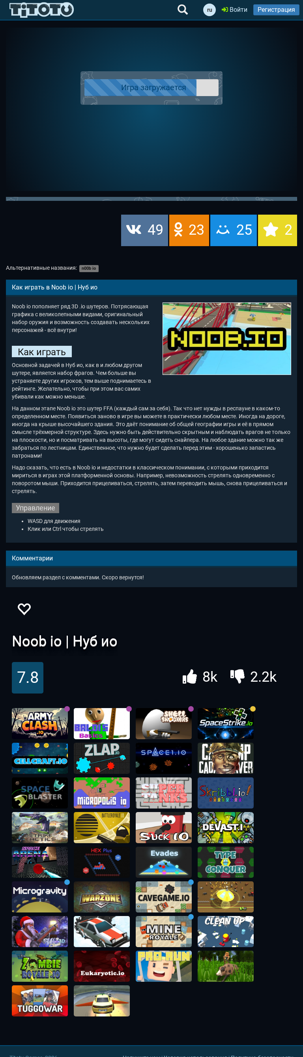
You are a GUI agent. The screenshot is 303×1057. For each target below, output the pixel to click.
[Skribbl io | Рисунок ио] (226, 793)
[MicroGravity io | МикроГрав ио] (40, 897)
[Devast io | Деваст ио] (226, 828)
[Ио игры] (42, 10)
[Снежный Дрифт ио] (102, 932)
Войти (237, 9)
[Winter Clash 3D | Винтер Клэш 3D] (40, 932)
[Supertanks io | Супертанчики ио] (164, 793)
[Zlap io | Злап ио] (102, 758)
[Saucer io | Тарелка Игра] (226, 897)
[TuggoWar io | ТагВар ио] (40, 1001)
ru (209, 10)
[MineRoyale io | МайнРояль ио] (164, 932)
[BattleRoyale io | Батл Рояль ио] (102, 828)
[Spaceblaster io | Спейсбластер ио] (40, 793)
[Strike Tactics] (40, 828)
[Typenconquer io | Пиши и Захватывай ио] (226, 862)
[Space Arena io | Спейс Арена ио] (40, 862)
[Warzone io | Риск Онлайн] (102, 897)
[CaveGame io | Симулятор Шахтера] (164, 897)
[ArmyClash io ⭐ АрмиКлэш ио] (40, 724)
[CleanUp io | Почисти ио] (226, 932)
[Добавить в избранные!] (24, 611)
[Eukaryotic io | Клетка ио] (102, 966)
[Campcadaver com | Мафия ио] (226, 758)
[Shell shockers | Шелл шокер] (164, 724)
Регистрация (276, 9)
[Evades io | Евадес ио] (164, 862)
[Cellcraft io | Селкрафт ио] (40, 758)
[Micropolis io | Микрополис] (102, 793)
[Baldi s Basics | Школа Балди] (102, 724)
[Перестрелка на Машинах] (102, 1001)
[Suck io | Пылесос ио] (164, 828)
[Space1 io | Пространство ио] (164, 758)
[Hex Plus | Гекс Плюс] (102, 862)
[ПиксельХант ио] (226, 966)
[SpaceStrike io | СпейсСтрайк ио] (226, 724)
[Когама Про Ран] (164, 966)
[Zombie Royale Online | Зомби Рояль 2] (40, 966)
